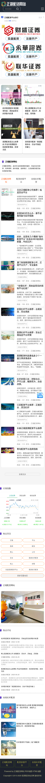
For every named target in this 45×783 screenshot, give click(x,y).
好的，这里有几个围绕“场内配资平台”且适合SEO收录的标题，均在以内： (30, 239)
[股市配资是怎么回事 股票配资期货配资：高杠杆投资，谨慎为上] (8, 710)
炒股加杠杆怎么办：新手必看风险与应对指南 (29, 214)
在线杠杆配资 (22, 300)
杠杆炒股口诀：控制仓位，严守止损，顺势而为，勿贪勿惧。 (29, 381)
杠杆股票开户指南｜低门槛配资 (27, 742)
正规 (11, 540)
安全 (11, 558)
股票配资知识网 (28, 775)
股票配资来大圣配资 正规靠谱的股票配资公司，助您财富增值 (29, 724)
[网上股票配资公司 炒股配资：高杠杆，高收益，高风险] (34, 95)
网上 (11, 552)
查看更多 (22, 474)
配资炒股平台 (22, 204)
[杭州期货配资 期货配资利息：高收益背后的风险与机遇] (11, 95)
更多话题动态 (22, 575)
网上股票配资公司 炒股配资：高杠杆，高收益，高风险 (33, 111)
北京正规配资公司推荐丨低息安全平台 (29, 191)
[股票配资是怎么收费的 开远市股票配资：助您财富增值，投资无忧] (11, 128)
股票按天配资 (33, 569)
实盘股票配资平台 (11, 569)
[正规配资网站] (13, 4)
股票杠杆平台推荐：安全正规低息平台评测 (29, 333)
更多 (40, 17)
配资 (33, 546)
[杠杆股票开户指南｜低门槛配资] (8, 747)
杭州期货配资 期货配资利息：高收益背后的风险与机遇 (11, 111)
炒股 (33, 564)
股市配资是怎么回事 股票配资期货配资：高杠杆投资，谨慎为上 (29, 706)
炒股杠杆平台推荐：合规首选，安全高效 (29, 310)
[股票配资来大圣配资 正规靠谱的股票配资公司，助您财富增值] (8, 729)
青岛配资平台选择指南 (27, 448)
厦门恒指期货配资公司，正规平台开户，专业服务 (29, 263)
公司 (33, 552)
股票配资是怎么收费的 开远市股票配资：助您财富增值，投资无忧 (11, 145)
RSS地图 (28, 771)
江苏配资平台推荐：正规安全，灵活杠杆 (29, 406)
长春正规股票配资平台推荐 (29, 428)
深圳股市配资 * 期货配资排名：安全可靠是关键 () (33, 144)
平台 (33, 540)
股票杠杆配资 (33, 558)
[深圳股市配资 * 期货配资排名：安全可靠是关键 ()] (34, 128)
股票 (11, 546)
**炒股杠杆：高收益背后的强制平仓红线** (30, 287)
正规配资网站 (22, 277)
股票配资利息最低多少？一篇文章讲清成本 (29, 357)
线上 (11, 564)
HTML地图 (37, 771)
